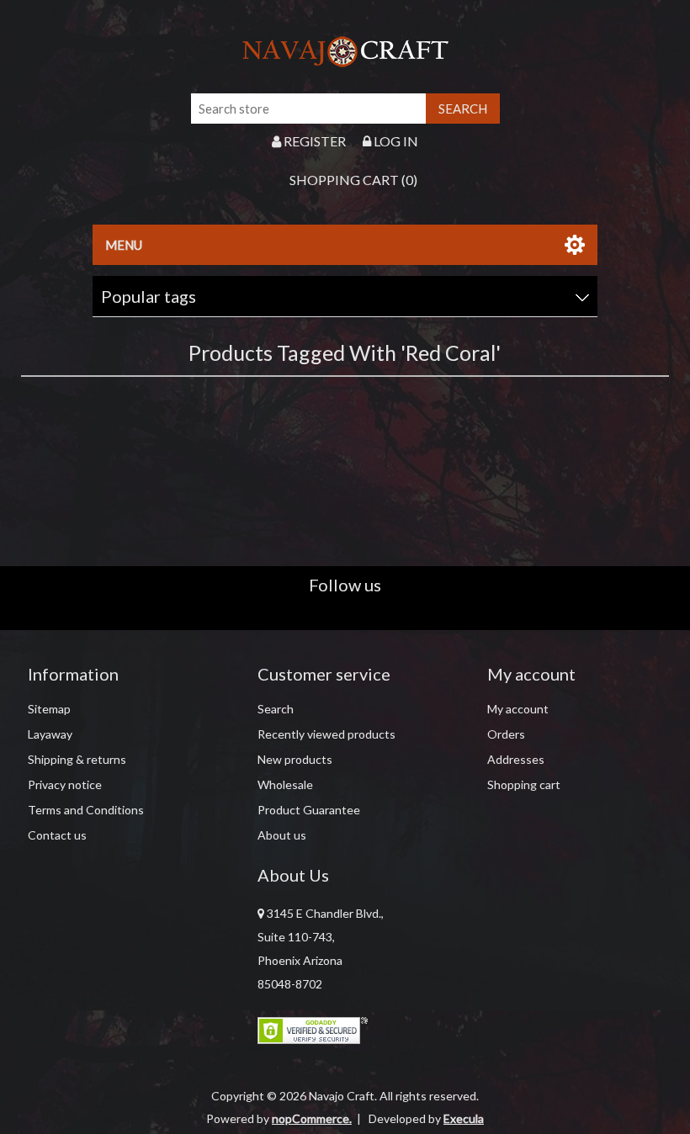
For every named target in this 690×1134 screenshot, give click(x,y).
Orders (506, 734)
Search (275, 709)
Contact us (57, 835)
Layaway (50, 734)
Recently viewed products (326, 734)
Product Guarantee (308, 810)
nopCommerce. (312, 1118)
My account (518, 709)
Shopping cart (523, 784)
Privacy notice (65, 784)
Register (313, 141)
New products (294, 759)
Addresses (515, 759)
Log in (394, 141)
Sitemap (49, 709)
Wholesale (285, 784)
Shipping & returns (77, 759)
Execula (463, 1118)
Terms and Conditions (86, 810)
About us (281, 835)
